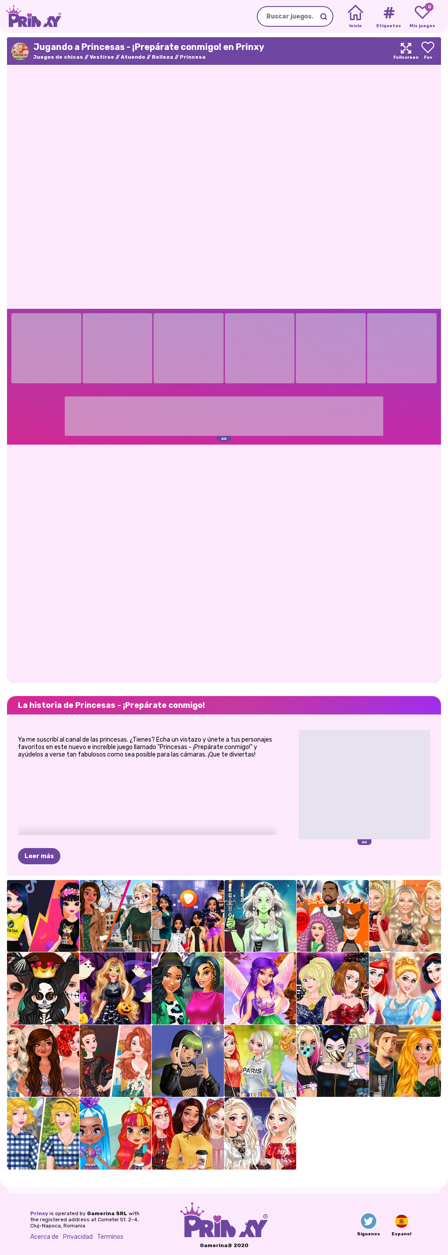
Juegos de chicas (58, 57)
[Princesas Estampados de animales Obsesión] (188, 988)
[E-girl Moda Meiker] (188, 1061)
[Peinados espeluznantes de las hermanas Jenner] (333, 916)
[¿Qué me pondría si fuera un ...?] (188, 916)
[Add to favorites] (427, 51)
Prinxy (39, 1213)
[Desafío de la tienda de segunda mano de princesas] (43, 1133)
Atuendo (133, 57)
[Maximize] (406, 51)
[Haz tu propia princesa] (405, 988)
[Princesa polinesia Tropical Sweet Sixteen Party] (43, 1061)
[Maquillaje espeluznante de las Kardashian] (43, 988)
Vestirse (102, 57)
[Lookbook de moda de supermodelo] (405, 916)
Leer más (39, 856)
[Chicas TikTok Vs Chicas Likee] (43, 916)
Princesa (193, 57)
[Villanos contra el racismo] (333, 1061)
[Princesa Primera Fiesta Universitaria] (260, 1061)
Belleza (162, 57)
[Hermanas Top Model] (333, 988)
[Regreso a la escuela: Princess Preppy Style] (188, 1133)
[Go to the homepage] (30, 16)
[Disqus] (224, 562)
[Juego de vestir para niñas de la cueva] (116, 1133)
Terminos (110, 1237)
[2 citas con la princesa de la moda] (405, 1061)
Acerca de (44, 1237)
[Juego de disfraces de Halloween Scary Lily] (260, 916)
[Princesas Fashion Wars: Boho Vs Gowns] (116, 1061)
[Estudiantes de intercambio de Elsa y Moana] (116, 916)
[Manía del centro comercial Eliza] (260, 1133)
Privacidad (78, 1237)
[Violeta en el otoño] (260, 988)
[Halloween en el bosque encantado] (116, 988)
